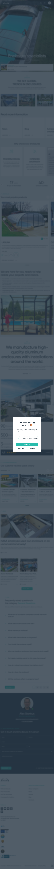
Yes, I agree (27, 444)
